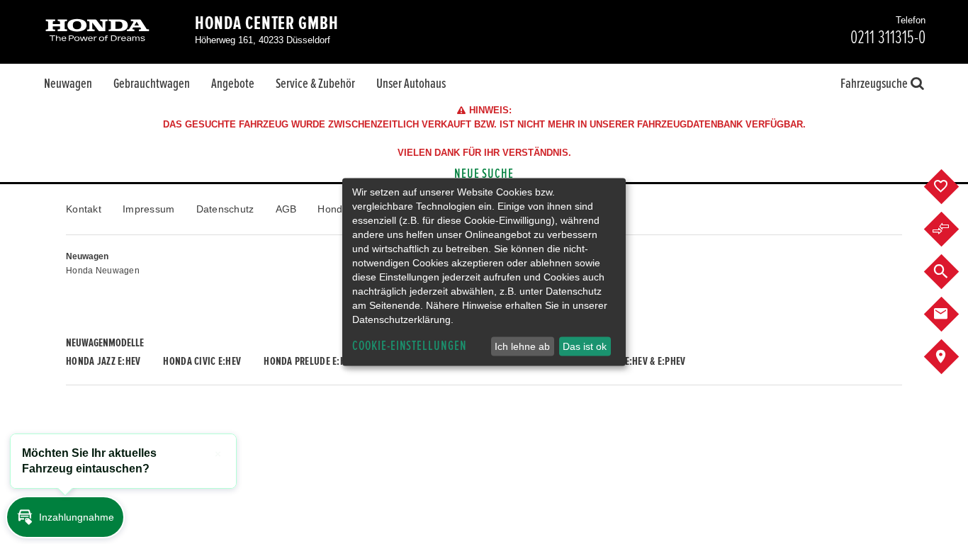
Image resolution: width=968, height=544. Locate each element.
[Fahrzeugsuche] (952, 272)
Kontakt (83, 209)
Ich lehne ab (522, 346)
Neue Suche (484, 174)
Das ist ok (585, 346)
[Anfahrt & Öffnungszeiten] (952, 357)
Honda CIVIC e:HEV (202, 361)
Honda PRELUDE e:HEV (309, 361)
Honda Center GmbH (267, 23)
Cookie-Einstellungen (409, 346)
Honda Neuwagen (103, 271)
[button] (65, 517)
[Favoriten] (952, 187)
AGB (286, 209)
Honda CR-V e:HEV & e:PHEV (629, 361)
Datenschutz (225, 209)
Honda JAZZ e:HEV (103, 361)
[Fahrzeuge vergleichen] (952, 229)
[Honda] (97, 31)
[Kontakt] (952, 314)
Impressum (149, 209)
